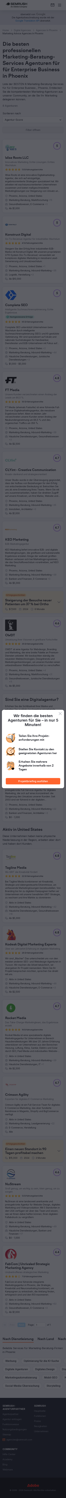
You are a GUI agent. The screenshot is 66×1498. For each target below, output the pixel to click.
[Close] (60, 713)
